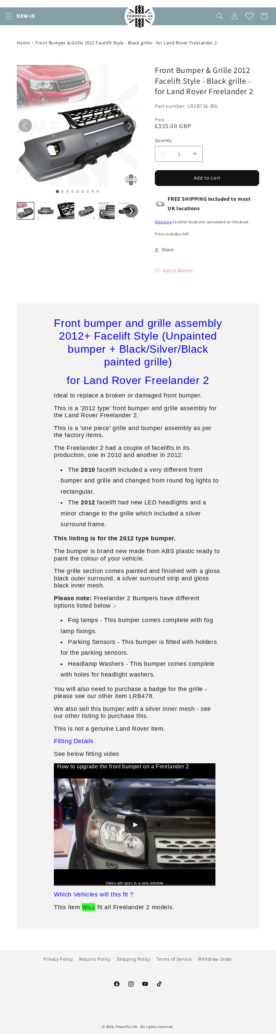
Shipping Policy (133, 959)
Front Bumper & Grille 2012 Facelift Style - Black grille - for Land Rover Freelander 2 (126, 43)
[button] (8, 16)
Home (23, 43)
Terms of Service (174, 959)
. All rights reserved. (156, 1026)
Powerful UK (127, 1026)
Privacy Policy (58, 959)
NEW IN (25, 16)
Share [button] (168, 249)
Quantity (163, 140)
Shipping (163, 221)
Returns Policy (94, 959)
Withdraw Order (215, 959)
